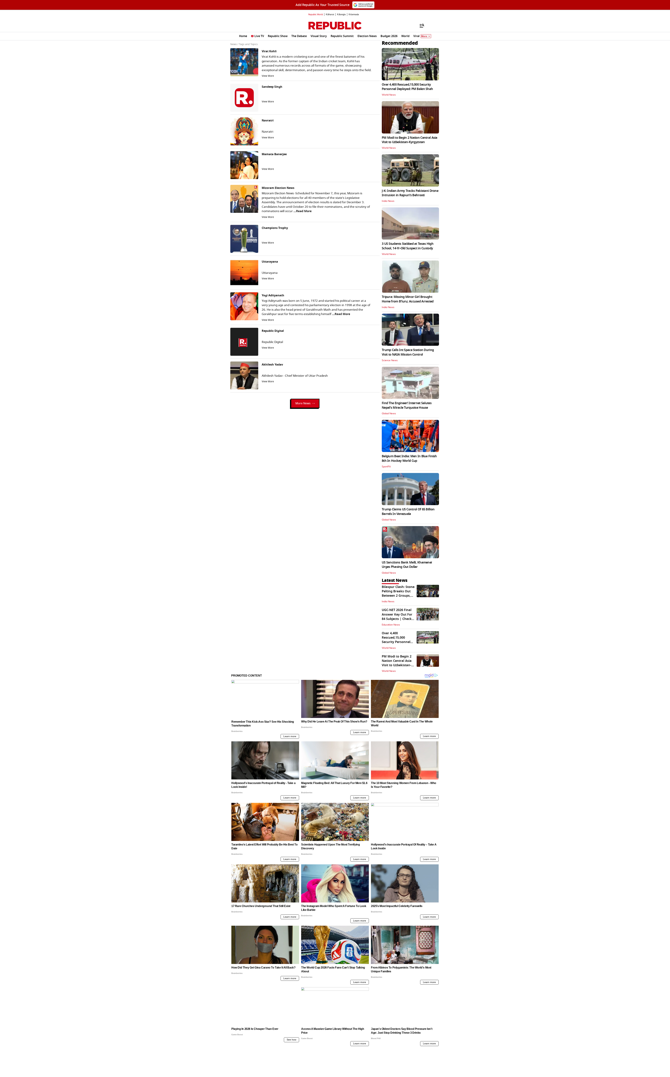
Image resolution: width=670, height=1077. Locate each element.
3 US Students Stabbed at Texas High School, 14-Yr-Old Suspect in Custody (407, 245)
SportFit (386, 466)
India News (388, 201)
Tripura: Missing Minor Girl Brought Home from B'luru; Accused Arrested (408, 299)
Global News (389, 413)
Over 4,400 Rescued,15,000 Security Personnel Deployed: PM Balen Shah (407, 86)
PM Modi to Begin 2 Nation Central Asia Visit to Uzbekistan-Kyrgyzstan (409, 139)
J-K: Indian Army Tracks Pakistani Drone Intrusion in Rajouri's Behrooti (410, 193)
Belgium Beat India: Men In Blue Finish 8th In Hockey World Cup (409, 458)
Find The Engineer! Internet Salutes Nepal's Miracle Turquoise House (406, 405)
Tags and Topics (248, 44)
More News (303, 403)
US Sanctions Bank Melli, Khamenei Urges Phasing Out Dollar (407, 564)
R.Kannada (354, 14)
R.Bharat (330, 14)
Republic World (315, 14)
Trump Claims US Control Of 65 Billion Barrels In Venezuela (408, 511)
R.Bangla (341, 14)
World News (389, 95)
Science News (390, 360)
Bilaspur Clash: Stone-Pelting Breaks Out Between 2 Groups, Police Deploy (398, 593)
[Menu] (420, 25)
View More (268, 76)
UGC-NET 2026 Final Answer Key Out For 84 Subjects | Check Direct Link (397, 617)
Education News (391, 625)
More (424, 36)
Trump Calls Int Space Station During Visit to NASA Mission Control (408, 352)
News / (234, 44)
